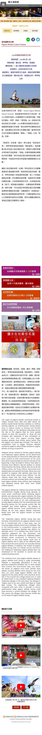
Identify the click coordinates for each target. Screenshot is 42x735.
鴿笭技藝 (35, 31)
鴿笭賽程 (16, 31)
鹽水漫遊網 (13, 2)
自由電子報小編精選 (34, 637)
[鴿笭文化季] (21, 299)
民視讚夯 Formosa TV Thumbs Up (28, 667)
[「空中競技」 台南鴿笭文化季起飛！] (21, 636)
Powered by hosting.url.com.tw (21, 722)
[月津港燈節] (21, 275)
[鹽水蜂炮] (21, 287)
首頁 (2, 21)
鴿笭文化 (7, 31)
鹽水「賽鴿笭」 (14, 21)
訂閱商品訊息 (20, 716)
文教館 (25, 31)
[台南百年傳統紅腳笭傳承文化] (21, 666)
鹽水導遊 (6, 21)
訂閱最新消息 (9, 716)
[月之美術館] (21, 311)
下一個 (25, 707)
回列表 (16, 707)
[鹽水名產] (21, 357)
